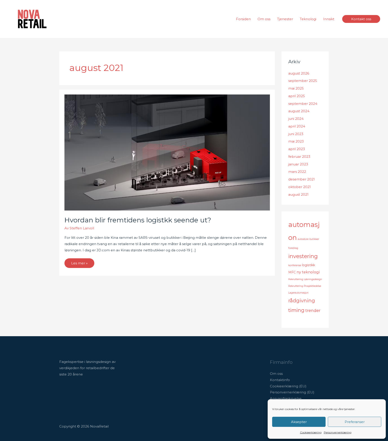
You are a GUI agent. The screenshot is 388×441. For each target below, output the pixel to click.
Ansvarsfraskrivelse (286, 398)
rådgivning (301, 300)
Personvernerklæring (337, 432)
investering (303, 256)
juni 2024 (296, 118)
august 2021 (298, 194)
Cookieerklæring (311, 432)
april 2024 (296, 126)
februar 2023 (299, 156)
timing (296, 310)
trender (312, 310)
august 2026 (298, 73)
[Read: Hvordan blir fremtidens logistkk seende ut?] (167, 152)
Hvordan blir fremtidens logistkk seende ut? (137, 220)
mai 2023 (296, 141)
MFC (292, 272)
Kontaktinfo (280, 380)
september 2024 (302, 103)
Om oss (276, 373)
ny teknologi (308, 272)
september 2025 (302, 81)
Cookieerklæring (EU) (288, 386)
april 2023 (296, 149)
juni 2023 (295, 134)
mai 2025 (296, 88)
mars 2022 (297, 171)
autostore (303, 239)
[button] (361, 19)
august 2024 (298, 111)
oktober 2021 (299, 187)
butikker (314, 239)
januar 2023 (298, 164)
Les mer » (80, 261)
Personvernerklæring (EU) (292, 392)
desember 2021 (301, 179)
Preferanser (355, 422)
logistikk (308, 265)
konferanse (294, 265)
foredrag (293, 248)
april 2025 (296, 96)
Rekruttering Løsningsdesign (305, 279)
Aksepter (299, 422)
